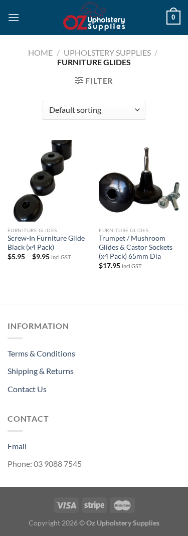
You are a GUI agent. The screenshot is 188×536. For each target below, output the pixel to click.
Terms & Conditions (41, 353)
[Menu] (14, 17)
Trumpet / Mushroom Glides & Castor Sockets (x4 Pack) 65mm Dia (135, 247)
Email (17, 446)
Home (40, 52)
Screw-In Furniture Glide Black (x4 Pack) (46, 242)
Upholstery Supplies (107, 52)
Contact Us (27, 389)
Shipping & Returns (41, 371)
